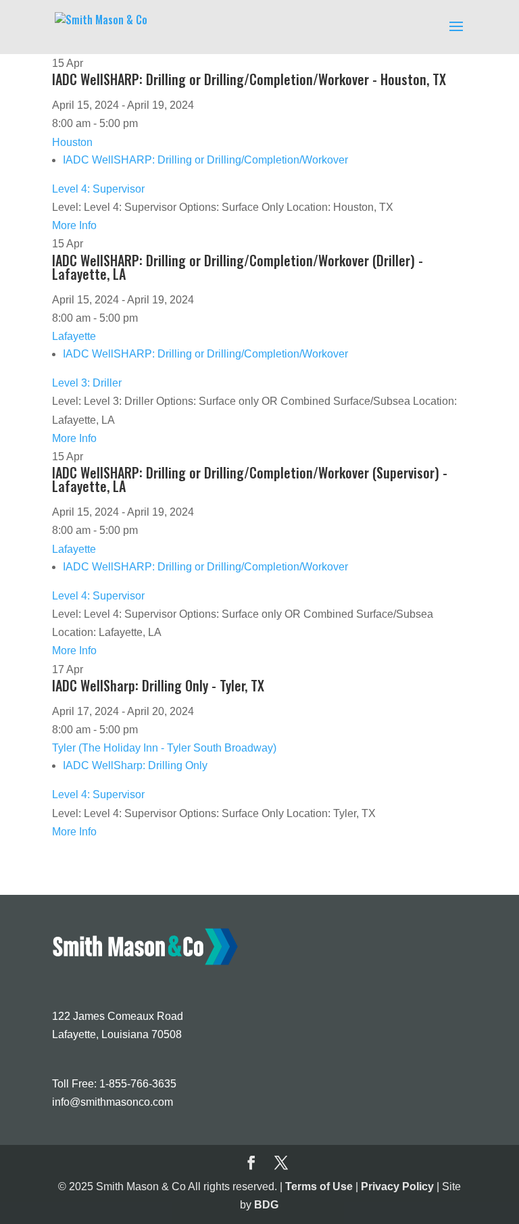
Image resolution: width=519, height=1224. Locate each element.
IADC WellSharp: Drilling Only (135, 765)
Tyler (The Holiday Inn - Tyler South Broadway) (164, 748)
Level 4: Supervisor (98, 189)
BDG (266, 1204)
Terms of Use (319, 1186)
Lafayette (74, 336)
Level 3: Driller (87, 383)
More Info (74, 225)
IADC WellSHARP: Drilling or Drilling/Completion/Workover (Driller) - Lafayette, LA (237, 267)
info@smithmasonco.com (112, 1102)
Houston (72, 142)
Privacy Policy (397, 1186)
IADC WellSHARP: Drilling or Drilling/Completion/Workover (205, 160)
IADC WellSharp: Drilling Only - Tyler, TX (158, 685)
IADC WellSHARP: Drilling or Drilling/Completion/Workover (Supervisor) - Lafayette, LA (249, 479)
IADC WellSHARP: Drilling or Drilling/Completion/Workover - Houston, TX (249, 79)
